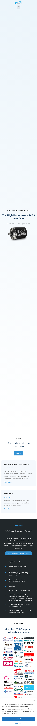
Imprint (20, 723)
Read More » (8, 482)
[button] (34, 701)
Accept (18, 719)
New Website (8, 494)
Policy (16, 723)
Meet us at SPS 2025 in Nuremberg (16, 464)
